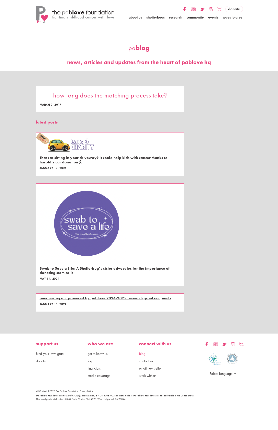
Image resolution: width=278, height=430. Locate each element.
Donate (234, 9)
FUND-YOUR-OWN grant (50, 353)
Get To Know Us (97, 353)
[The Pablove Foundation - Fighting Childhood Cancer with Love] (75, 14)
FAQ (90, 361)
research (175, 17)
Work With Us (147, 375)
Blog (219, 6)
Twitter (202, 6)
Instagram (193, 6)
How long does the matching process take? (110, 95)
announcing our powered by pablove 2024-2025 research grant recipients (105, 298)
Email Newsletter (150, 368)
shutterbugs (155, 17)
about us (135, 17)
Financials (94, 368)
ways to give (232, 17)
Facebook (184, 6)
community (195, 17)
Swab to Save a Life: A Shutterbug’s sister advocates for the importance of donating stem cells (105, 270)
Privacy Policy (86, 391)
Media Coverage (99, 375)
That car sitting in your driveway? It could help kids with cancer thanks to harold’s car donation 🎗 (104, 159)
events (213, 17)
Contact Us (146, 361)
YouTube (210, 6)
